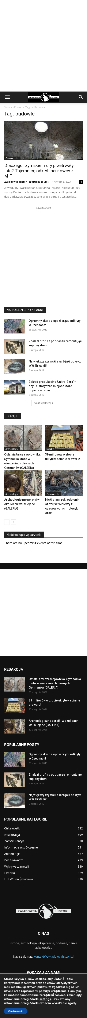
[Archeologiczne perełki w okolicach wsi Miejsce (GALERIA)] (23, 483)
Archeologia (12, 448)
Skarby (50, 448)
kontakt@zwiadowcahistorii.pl (54, 956)
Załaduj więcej (42, 403)
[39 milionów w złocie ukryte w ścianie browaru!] (64, 438)
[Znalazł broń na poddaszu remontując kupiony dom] (14, 346)
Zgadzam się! (15, 1011)
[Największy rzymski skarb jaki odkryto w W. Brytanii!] (14, 366)
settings (45, 999)
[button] (7, 97)
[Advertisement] (43, 45)
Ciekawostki (11, 158)
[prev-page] (7, 522)
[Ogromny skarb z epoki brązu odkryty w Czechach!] (14, 326)
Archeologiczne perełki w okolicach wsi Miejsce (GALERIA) (21, 504)
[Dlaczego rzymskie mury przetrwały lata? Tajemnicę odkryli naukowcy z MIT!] (43, 140)
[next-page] (13, 522)
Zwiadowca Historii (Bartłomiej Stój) (26, 181)
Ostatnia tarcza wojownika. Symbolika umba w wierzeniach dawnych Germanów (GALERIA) (55, 683)
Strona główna (12, 107)
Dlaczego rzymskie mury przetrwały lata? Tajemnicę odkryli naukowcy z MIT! (39, 171)
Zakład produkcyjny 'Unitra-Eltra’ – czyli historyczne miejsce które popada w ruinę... (52, 386)
